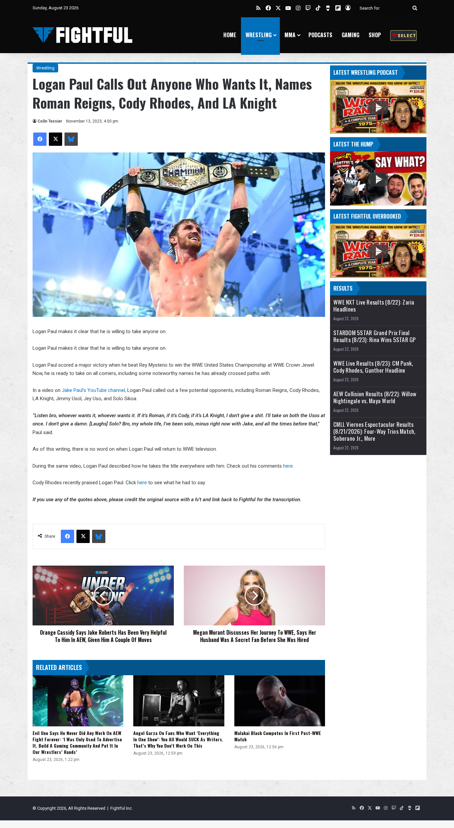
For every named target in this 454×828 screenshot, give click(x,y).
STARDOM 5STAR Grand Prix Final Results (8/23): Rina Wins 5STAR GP (374, 336)
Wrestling (259, 35)
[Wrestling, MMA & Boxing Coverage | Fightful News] (82, 35)
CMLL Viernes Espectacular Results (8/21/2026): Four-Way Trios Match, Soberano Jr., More (374, 431)
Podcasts (320, 35)
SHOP (375, 35)
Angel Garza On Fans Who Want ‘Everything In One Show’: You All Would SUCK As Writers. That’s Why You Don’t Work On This (178, 739)
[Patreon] (403, 35)
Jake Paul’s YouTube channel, (94, 390)
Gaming (350, 35)
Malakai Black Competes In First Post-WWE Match (277, 736)
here (288, 466)
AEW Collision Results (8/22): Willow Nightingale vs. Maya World (374, 397)
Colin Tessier (50, 121)
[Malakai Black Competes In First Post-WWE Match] (279, 700)
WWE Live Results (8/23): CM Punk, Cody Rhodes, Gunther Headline (373, 367)
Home (229, 35)
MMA (289, 35)
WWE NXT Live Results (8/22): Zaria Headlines (373, 306)
